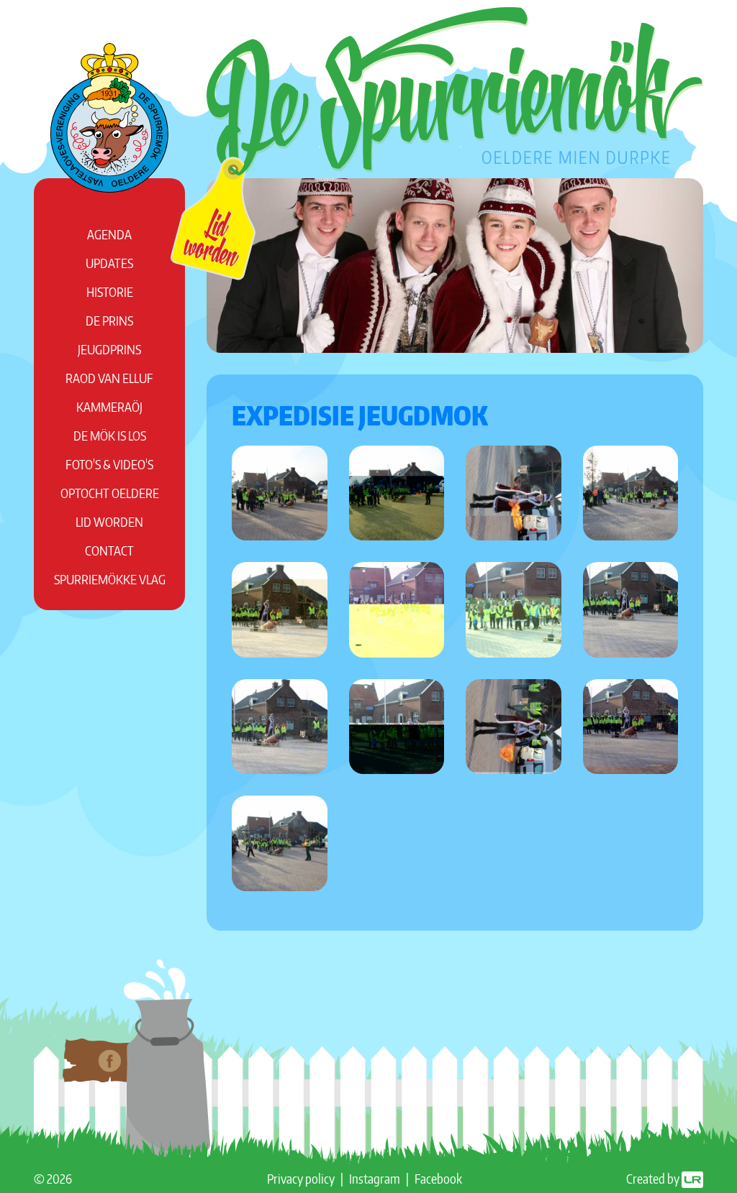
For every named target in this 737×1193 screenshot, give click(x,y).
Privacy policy (301, 1178)
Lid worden (109, 521)
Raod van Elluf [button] (109, 377)
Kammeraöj (109, 406)
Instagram (374, 1178)
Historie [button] (109, 291)
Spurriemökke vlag (110, 579)
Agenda (109, 234)
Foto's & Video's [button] (109, 464)
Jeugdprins (109, 349)
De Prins (109, 320)
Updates (109, 262)
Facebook (438, 1178)
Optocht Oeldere (109, 492)
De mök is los (109, 435)
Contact (109, 550)
